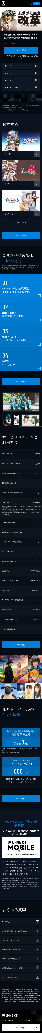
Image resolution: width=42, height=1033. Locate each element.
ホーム (4, 1020)
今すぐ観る (21, 50)
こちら (21, 58)
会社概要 (10, 1020)
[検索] (30, 3)
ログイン (36, 3)
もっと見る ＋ (21, 222)
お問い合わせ (28, 1020)
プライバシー (18, 1020)
